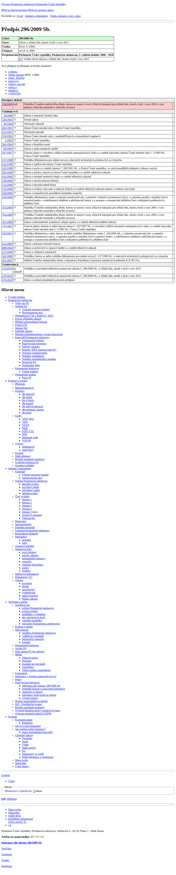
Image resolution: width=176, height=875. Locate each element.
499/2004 (7, 247)
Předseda (20, 383)
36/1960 (7, 115)
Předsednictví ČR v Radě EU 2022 (34, 315)
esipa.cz (12, 87)
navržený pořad (30, 487)
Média (18, 654)
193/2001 (7, 233)
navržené (27, 583)
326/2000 (7, 197)
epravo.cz (13, 81)
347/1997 (7, 152)
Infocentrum (21, 629)
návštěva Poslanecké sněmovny (39, 632)
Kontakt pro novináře (33, 663)
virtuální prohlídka (32, 620)
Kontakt (12, 716)
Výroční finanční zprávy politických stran (37, 710)
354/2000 (7, 104)
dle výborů (28, 400)
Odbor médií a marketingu (36, 670)
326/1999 (7, 172)
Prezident (27, 738)
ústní (24, 543)
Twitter (5, 860)
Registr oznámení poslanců (29, 459)
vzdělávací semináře (33, 636)
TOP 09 (26, 440)
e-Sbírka (12, 71)
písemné (26, 539)
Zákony (19, 580)
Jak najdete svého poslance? (30, 729)
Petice (18, 679)
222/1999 (7, 164)
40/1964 (7, 123)
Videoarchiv (28, 518)
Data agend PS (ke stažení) (29, 651)
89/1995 (7, 148)
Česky (11, 781)
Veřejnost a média (18, 601)
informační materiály (33, 639)
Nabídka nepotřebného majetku (39, 359)
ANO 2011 (28, 418)
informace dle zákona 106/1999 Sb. (41, 685)
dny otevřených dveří (33, 617)
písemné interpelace (32, 564)
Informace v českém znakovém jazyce (35, 676)
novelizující (28, 589)
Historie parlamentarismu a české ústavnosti (38, 334)
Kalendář (20, 471)
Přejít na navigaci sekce (41, 10)
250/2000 (7, 193)
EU (24, 750)
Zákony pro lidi (16, 84)
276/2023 (7, 280)
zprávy (25, 567)
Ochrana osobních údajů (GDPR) (33, 713)
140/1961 (7, 119)
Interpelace (21, 536)
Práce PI (26, 377)
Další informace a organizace (37, 757)
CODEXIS (14, 93)
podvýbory (28, 449)
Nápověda (20, 763)
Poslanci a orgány (18, 380)
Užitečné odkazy (24, 735)
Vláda (25, 744)
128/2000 (7, 180)
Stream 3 (27, 505)
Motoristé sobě (30, 437)
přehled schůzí (30, 493)
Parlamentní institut (25, 374)
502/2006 (7, 256)
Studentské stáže (31, 365)
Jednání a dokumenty (36, 15)
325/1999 (7, 168)
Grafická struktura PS (26, 462)
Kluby (18, 415)
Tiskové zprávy (30, 657)
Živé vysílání (22, 496)
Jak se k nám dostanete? (28, 726)
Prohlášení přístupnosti (20, 818)
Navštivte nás (22, 605)
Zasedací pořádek (24, 465)
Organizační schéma (33, 340)
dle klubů (27, 397)
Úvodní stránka (16, 297)
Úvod (20, 15)
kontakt (26, 642)
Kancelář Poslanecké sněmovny (32, 337)
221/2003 (7, 243)
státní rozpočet (30, 595)
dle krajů (26, 412)
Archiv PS (20, 648)
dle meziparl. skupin (33, 409)
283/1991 (7, 128)
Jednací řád (21, 328)
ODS (25, 422)
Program (26, 660)
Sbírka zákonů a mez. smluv (65, 15)
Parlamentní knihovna (27, 368)
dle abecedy (28, 394)
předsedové (28, 446)
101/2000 (7, 176)
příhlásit (11, 798)
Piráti (25, 428)
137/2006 (7, 252)
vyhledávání (28, 592)
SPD (24, 434)
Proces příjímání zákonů (28, 318)
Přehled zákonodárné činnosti (31, 321)
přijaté (25, 586)
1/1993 (8, 140)
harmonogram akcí (32, 477)
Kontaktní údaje (23, 719)
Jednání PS (21, 306)
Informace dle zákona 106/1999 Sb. (21, 842)
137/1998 (7, 160)
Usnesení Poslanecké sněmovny (32, 530)
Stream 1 (27, 499)
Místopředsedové (24, 387)
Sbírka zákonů (16, 74)
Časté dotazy (22, 766)
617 (21, 59)
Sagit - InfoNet (16, 78)
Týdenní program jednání (36, 309)
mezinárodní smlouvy (33, 558)
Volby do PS (22, 303)
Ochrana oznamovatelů (34, 352)
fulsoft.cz (13, 90)
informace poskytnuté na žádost (39, 695)
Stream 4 (27, 508)
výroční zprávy (30, 698)
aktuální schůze (30, 484)
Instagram (6, 866)
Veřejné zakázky (31, 346)
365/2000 (7, 222)
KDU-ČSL (28, 431)
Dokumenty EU (23, 577)
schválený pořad (31, 490)
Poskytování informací (34, 343)
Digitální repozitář (25, 527)
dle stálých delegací (32, 406)
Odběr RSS (14, 815)
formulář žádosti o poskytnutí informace (43, 688)
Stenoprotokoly (23, 524)
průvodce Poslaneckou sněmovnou (41, 623)
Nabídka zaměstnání (33, 356)
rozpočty (26, 561)
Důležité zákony (24, 331)
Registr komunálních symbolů (31, 701)
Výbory (19, 443)
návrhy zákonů (30, 555)
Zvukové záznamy (32, 515)
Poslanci (19, 391)
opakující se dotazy (32, 691)
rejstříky (26, 570)
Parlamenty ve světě (33, 753)
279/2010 (7, 268)
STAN (25, 425)
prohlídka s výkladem (33, 614)
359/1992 (7, 136)
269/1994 (7, 144)
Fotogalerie (21, 673)
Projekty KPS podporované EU (39, 349)
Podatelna (27, 722)
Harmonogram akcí (32, 312)
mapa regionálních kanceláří (37, 732)
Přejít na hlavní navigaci (14, 10)
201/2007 (7, 260)
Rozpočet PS (29, 362)
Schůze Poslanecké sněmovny (31, 480)
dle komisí (27, 403)
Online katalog (30, 371)
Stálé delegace (23, 456)
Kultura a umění (24, 626)
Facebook (6, 854)
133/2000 (7, 189)
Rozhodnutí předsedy (26, 533)
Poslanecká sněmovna (20, 300)
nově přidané (29, 552)
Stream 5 (27, 511)
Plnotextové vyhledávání (18, 791)
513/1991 (7, 132)
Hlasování (20, 521)
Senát (25, 741)
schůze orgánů (30, 611)
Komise (19, 453)
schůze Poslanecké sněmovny (38, 608)
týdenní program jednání (35, 474)
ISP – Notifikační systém (28, 704)
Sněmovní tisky (23, 549)
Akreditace (28, 667)
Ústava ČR (21, 324)
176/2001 (7, 226)
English (5, 775)
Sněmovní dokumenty (27, 574)
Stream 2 (27, 502)
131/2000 (7, 184)
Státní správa (29, 747)
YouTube (6, 848)
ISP (3, 798)
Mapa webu (21, 760)
